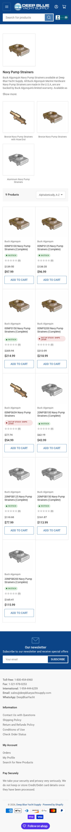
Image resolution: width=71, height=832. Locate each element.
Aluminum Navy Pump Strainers (18, 181)
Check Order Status (14, 734)
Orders (7, 752)
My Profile (9, 757)
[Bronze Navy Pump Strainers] (53, 117)
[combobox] (28, 17)
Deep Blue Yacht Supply (28, 804)
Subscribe (58, 659)
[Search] (49, 17)
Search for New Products (18, 762)
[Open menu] (7, 7)
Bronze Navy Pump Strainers (52, 136)
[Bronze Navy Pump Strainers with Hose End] (18, 117)
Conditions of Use (14, 729)
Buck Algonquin (13, 241)
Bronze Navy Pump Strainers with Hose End (18, 138)
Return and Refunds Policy (18, 724)
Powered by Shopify (53, 804)
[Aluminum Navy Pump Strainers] (18, 160)
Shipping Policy (12, 720)
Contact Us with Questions (19, 715)
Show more (10, 94)
